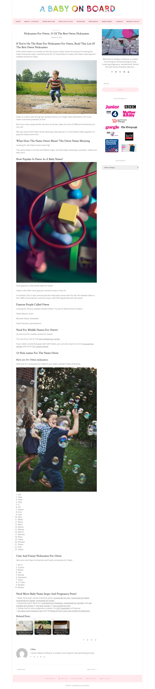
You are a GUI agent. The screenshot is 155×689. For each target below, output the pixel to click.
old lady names (43, 605)
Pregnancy (93, 21)
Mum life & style (66, 21)
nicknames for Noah (80, 598)
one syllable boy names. (49, 339)
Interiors (81, 21)
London (119, 21)
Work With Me (49, 21)
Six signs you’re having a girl (30, 611)
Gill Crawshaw (62, 608)
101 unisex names (40, 346)
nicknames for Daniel (25, 600)
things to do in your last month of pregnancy (70, 611)
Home (18, 21)
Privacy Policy (133, 21)
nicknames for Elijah (45, 600)
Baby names (107, 21)
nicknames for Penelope (52, 603)
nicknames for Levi (62, 598)
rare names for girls (61, 605)
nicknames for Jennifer (74, 603)
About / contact (31, 21)
